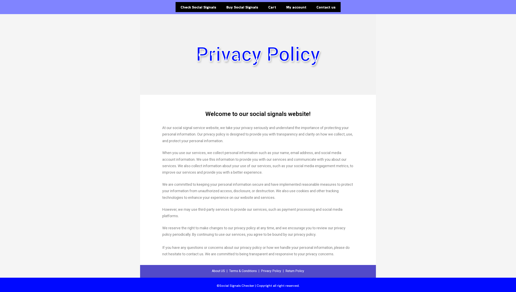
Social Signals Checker (236, 286)
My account (296, 7)
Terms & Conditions (243, 271)
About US (218, 271)
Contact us (326, 7)
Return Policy (294, 271)
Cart (272, 7)
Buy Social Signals (242, 7)
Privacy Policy (271, 271)
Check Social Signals (198, 7)
